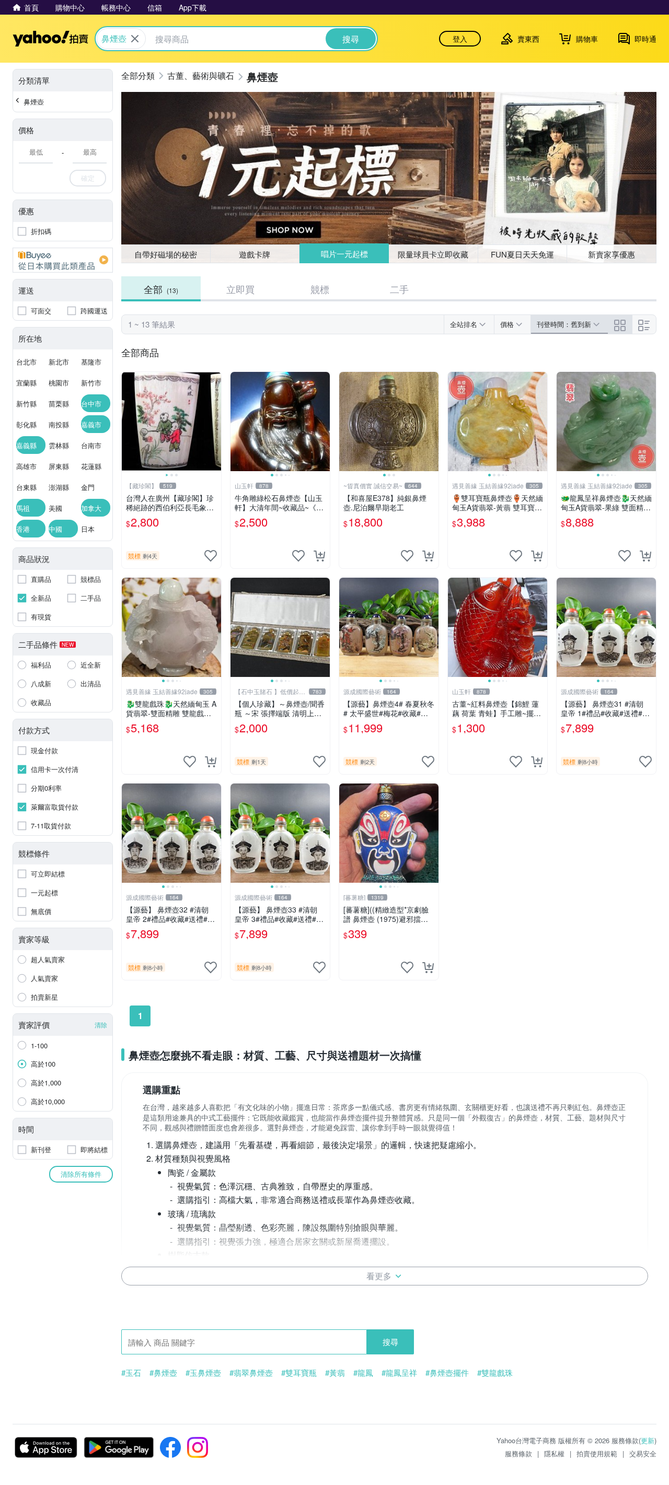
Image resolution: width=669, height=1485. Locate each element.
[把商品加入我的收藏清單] (210, 555)
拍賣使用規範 (596, 1453)
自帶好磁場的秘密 (165, 254)
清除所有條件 (81, 1174)
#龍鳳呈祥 (399, 1372)
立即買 (240, 289)
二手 (399, 289)
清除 (101, 1024)
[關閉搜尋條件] (135, 38)
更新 (647, 1440)
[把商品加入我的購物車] (319, 555)
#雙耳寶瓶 (299, 1372)
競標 (319, 289)
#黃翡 (335, 1372)
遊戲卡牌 (254, 254)
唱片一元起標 (344, 253)
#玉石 (131, 1372)
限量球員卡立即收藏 (433, 254)
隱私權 (554, 1453)
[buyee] (63, 260)
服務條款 (518, 1453)
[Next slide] (214, 421)
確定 (88, 178)
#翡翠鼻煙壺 (251, 1372)
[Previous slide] (128, 421)
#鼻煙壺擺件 (447, 1372)
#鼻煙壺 (163, 1372)
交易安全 (642, 1453)
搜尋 (390, 1341)
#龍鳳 (363, 1372)
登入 (460, 38)
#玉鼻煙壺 (203, 1372)
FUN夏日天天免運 (522, 254)
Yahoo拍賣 (50, 38)
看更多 (378, 1276)
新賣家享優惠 (611, 254)
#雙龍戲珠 (495, 1372)
